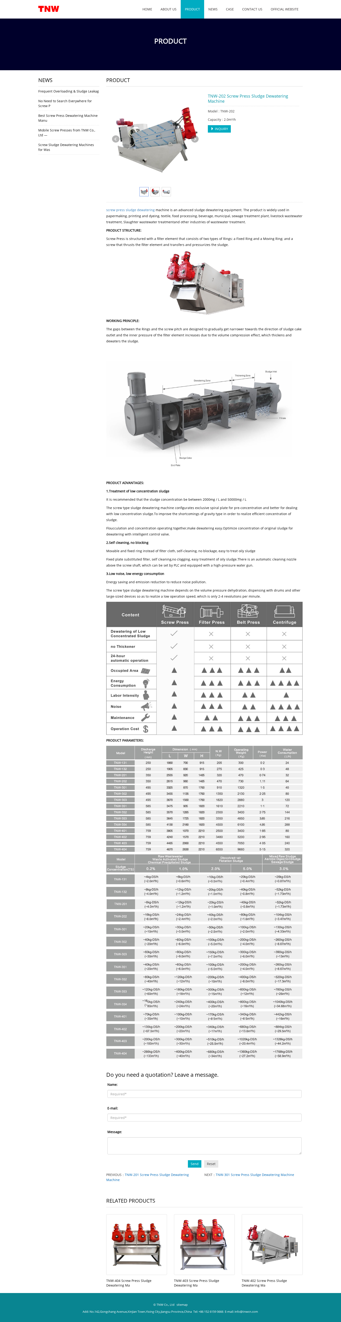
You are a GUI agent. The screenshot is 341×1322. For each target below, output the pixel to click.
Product (192, 9)
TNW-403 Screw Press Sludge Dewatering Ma (196, 1282)
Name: (112, 1084)
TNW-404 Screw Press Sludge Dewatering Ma (128, 1282)
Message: (114, 1132)
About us (169, 9)
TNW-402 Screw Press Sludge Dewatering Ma (264, 1282)
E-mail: (112, 1108)
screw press (115, 210)
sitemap (182, 1305)
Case (230, 9)
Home (147, 9)
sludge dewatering (140, 210)
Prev (115, 139)
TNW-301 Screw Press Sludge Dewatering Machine (255, 1174)
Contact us (252, 9)
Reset (211, 1164)
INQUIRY (221, 129)
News (213, 9)
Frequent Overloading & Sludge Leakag (68, 91)
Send (195, 1164)
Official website (285, 9)
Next (195, 139)
